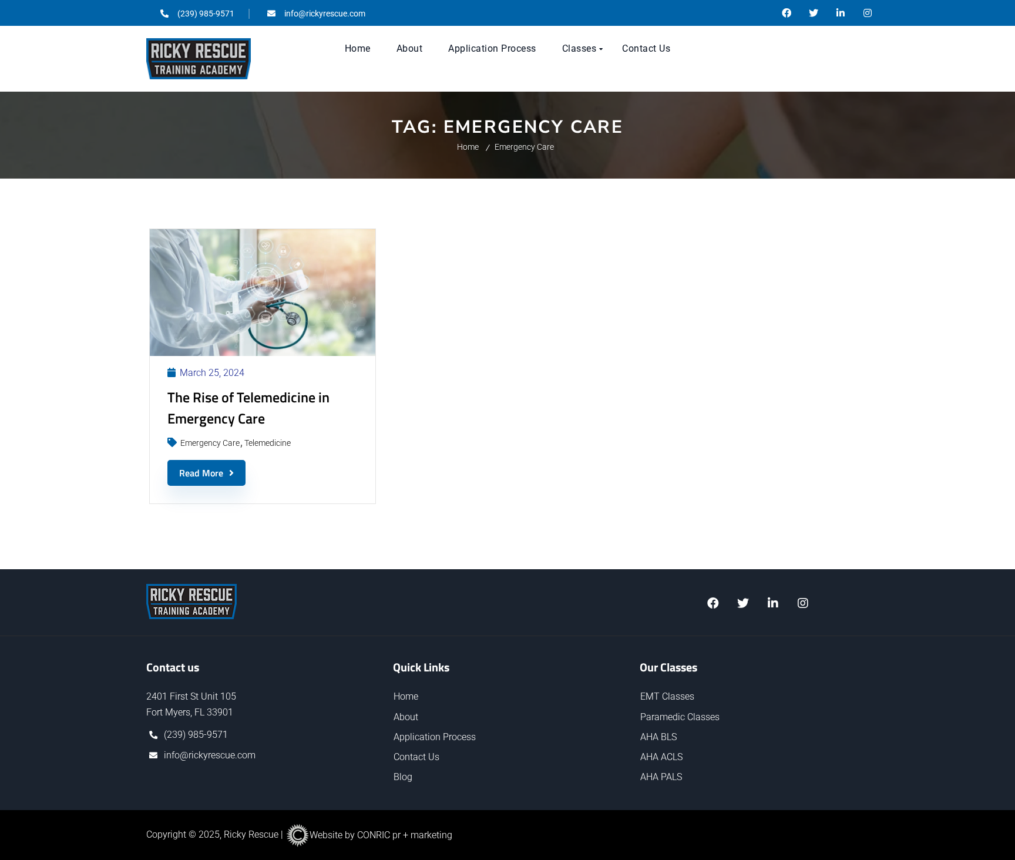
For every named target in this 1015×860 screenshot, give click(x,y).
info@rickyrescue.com (210, 755)
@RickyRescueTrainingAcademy (786, 13)
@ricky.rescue (867, 13)
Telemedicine (267, 443)
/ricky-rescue (840, 13)
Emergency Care (524, 147)
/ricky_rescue (772, 603)
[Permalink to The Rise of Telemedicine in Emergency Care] (262, 352)
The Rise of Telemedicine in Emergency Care (248, 408)
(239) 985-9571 (196, 734)
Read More (201, 473)
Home (468, 147)
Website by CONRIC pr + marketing (381, 835)
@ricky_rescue (813, 13)
